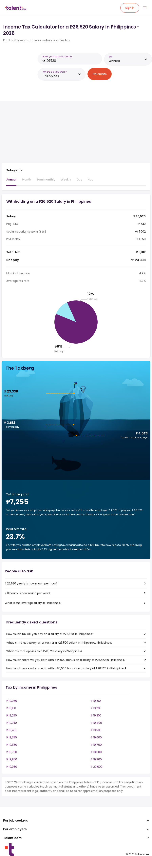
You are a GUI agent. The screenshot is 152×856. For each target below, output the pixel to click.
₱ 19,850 (11, 759)
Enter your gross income (57, 56)
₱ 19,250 (11, 715)
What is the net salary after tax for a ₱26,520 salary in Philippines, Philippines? (59, 643)
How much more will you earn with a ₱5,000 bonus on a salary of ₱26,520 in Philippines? (66, 668)
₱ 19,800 (96, 752)
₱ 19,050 (11, 701)
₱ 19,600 (96, 737)
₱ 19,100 (96, 701)
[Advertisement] (71, 132)
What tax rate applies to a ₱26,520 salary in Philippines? (44, 651)
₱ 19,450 (11, 730)
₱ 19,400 (96, 723)
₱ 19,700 (96, 745)
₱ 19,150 (11, 708)
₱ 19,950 (11, 767)
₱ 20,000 (97, 767)
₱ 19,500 (96, 730)
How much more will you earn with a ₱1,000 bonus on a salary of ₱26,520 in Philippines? (65, 660)
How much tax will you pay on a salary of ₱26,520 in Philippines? (50, 634)
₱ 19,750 (11, 752)
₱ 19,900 (96, 759)
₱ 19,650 (11, 745)
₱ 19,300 (96, 715)
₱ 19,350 (11, 723)
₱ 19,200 (96, 708)
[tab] (11, 181)
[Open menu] (144, 8)
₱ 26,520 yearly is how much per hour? (31, 583)
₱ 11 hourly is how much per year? (27, 593)
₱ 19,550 (11, 737)
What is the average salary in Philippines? (33, 603)
